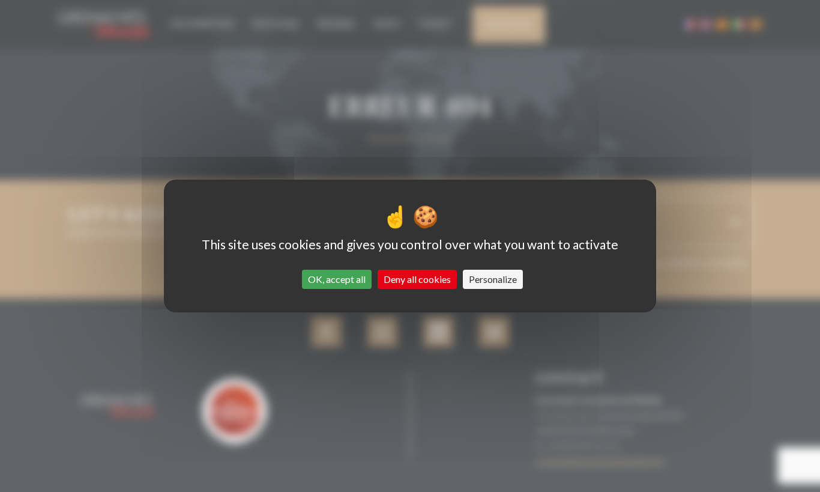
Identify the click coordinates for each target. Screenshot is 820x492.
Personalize (493, 279)
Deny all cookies (417, 279)
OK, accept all (337, 279)
